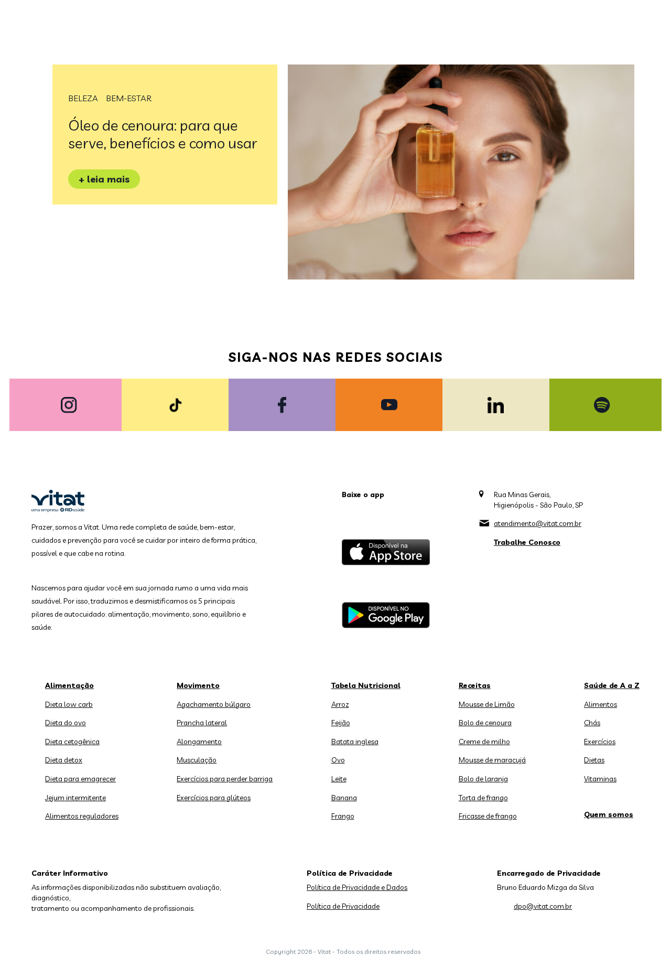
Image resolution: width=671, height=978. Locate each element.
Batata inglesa (354, 741)
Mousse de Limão (487, 704)
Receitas (475, 685)
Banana (344, 797)
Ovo (338, 760)
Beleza (83, 98)
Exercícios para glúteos (214, 797)
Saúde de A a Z (612, 685)
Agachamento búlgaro (214, 704)
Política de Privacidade (343, 906)
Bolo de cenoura (485, 722)
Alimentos (600, 704)
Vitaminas (600, 778)
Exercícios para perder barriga (225, 778)
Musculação (197, 760)
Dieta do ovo (65, 722)
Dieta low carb (69, 704)
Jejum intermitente (75, 797)
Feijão (340, 722)
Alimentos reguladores (81, 816)
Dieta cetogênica (72, 741)
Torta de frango (483, 797)
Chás (592, 722)
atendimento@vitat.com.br (537, 523)
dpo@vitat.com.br (543, 906)
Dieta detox (63, 760)
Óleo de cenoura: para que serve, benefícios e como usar (162, 134)
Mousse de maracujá (492, 760)
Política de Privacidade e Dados (357, 887)
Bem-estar (128, 98)
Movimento (198, 685)
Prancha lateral (202, 722)
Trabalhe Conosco (527, 542)
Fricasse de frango (488, 816)
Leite (339, 778)
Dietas (594, 760)
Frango (342, 816)
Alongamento (199, 741)
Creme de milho (484, 741)
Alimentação (69, 685)
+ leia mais (104, 179)
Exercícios (599, 741)
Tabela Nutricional (366, 685)
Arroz (340, 704)
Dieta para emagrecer (80, 778)
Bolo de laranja (483, 778)
